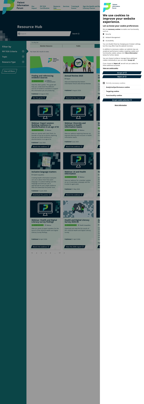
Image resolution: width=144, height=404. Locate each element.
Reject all (121, 77)
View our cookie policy (110, 68)
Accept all (121, 73)
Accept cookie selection (121, 100)
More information (121, 105)
